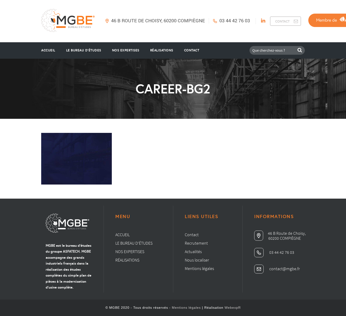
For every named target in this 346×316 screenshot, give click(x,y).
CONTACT (282, 21)
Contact (191, 50)
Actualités (193, 251)
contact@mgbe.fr (284, 268)
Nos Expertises (125, 50)
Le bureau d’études (134, 243)
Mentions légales (199, 268)
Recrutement (196, 243)
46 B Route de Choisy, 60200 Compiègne (158, 20)
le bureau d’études (83, 50)
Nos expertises (129, 251)
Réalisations (161, 50)
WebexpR (233, 307)
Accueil (48, 50)
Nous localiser (197, 260)
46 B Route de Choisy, (287, 233)
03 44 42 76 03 (234, 20)
